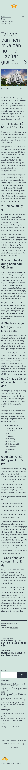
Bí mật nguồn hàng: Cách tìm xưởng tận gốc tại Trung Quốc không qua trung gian (13, 704)
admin (4, 625)
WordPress (18, 763)
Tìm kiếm (4, 671)
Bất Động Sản (14, 627)
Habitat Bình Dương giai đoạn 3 (12, 175)
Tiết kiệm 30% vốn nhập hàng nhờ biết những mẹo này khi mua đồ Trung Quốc (14, 690)
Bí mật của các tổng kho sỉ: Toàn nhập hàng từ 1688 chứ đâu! (13, 695)
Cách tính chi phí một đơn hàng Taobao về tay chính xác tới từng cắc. (13, 699)
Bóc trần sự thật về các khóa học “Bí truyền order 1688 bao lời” (13, 685)
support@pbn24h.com (14, 727)
